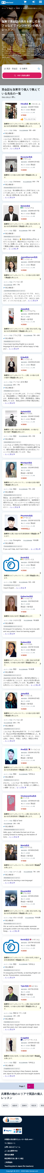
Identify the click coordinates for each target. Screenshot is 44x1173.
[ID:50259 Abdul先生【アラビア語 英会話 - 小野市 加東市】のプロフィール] (22, 329)
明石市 (33, 1105)
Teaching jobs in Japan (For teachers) (19, 1166)
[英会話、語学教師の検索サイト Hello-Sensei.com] (8, 2)
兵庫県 (18, 8)
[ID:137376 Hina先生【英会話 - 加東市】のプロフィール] (22, 126)
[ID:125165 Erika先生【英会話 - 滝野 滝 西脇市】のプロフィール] (22, 380)
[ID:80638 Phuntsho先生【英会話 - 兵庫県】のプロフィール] (22, 532)
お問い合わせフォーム (12, 1147)
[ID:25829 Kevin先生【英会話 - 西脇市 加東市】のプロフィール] (22, 958)
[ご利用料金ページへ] (12, 1131)
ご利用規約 (33, 55)
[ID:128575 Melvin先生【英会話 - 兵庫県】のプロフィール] (22, 227)
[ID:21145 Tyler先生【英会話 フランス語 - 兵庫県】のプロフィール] (22, 1008)
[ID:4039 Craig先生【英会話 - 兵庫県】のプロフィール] (22, 1057)
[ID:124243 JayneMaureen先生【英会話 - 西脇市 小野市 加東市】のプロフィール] (22, 279)
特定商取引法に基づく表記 (14, 1158)
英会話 (11, 8)
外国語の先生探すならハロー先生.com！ (19, 1139)
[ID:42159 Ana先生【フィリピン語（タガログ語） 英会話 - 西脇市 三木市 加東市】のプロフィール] (22, 768)
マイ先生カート (10, 1143)
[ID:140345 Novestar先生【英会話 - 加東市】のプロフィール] (22, 177)
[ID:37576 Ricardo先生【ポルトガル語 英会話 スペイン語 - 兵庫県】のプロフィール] (22, 911)
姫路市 (15, 1105)
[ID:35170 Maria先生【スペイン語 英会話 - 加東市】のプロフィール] (22, 864)
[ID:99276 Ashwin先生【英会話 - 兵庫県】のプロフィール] (22, 433)
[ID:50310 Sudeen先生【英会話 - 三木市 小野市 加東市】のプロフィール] (22, 664)
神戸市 (5, 1105)
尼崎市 (24, 1105)
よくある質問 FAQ (11, 1151)
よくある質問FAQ (23, 55)
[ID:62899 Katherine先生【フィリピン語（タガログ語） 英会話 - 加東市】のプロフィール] (22, 615)
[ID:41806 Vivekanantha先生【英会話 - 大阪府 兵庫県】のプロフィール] (22, 817)
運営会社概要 (9, 1155)
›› (29, 1086)
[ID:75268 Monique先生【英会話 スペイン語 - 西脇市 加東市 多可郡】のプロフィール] (22, 485)
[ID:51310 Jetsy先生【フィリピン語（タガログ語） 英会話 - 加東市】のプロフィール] (22, 717)
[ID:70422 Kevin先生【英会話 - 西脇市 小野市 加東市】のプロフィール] (22, 573)
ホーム (4, 8)
